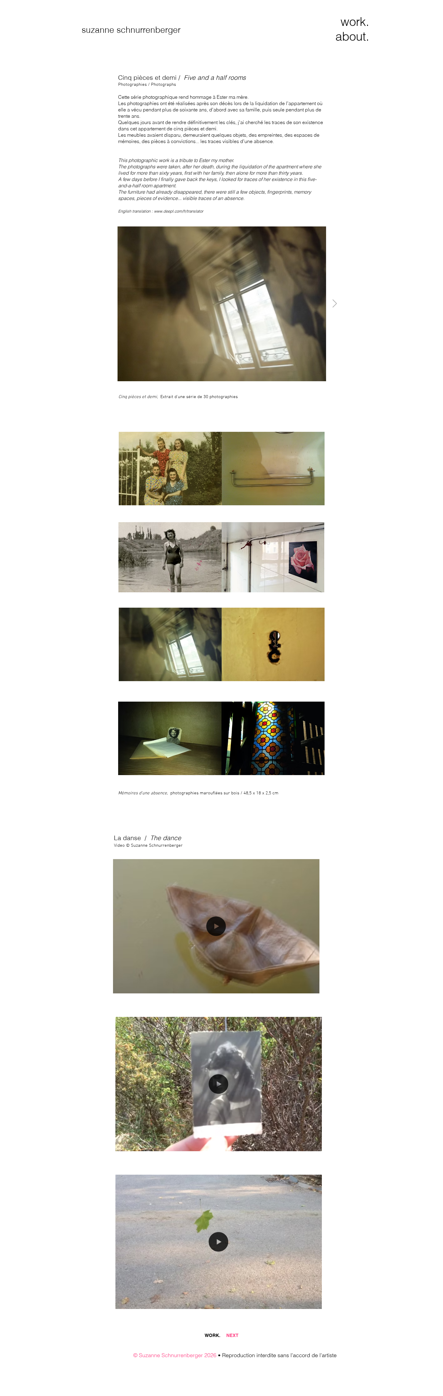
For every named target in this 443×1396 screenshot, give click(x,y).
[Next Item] (334, 304)
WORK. (215, 1335)
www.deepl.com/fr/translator (178, 211)
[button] (311, 986)
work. (355, 21)
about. (352, 36)
